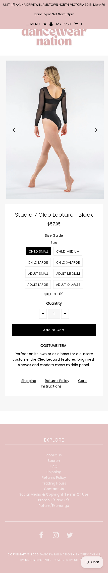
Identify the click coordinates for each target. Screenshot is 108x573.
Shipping (28, 380)
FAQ (54, 466)
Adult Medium (68, 273)
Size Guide (54, 235)
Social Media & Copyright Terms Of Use (53, 494)
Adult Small (38, 273)
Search (54, 460)
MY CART (69, 24)
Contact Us (54, 488)
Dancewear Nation (56, 554)
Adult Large (37, 284)
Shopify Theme (88, 554)
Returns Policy (57, 380)
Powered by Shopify (70, 560)
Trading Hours (54, 483)
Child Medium (67, 251)
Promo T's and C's (54, 500)
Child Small (38, 251)
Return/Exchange (54, 505)
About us (54, 455)
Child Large (38, 262)
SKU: (47, 294)
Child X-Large (68, 262)
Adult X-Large (68, 284)
